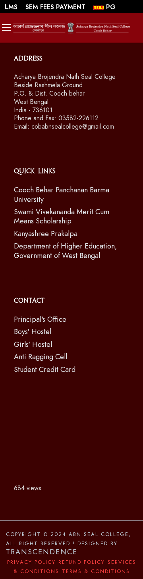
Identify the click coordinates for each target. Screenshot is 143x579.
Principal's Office (40, 319)
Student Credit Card (44, 369)
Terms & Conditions (96, 571)
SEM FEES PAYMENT (56, 7)
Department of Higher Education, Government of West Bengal (65, 250)
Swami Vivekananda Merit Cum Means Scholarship (61, 216)
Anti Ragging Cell (40, 357)
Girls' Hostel (33, 344)
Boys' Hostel (32, 332)
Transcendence (41, 552)
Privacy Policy (31, 562)
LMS (12, 7)
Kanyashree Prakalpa (45, 234)
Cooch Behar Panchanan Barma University (61, 194)
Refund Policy (81, 562)
